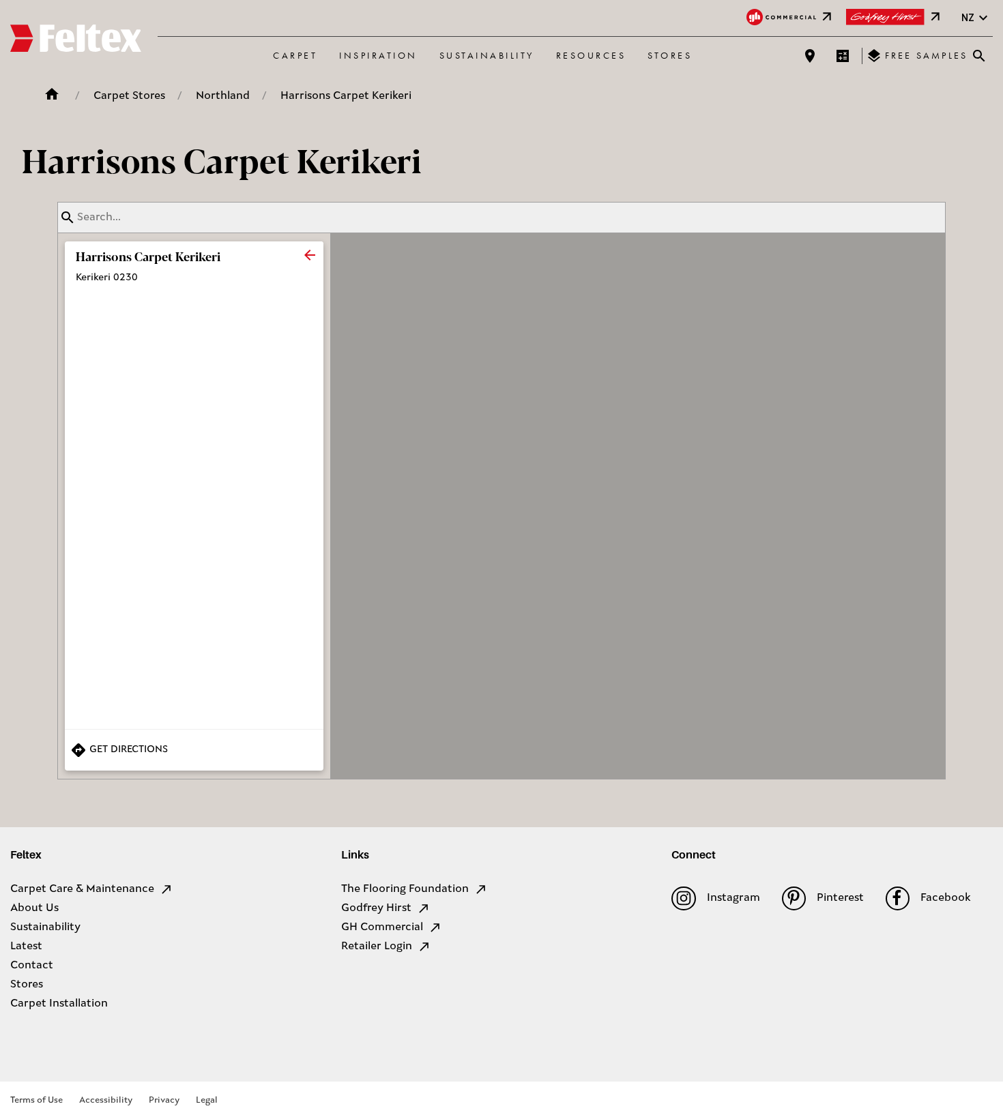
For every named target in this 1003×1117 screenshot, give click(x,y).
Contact (31, 965)
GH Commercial (382, 927)
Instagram (733, 898)
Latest (26, 946)
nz (968, 17)
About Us (34, 908)
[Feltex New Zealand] (75, 40)
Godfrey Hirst (376, 908)
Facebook (945, 898)
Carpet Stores (129, 96)
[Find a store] (810, 56)
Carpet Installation (59, 1003)
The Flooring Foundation (405, 889)
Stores (670, 55)
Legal (207, 1100)
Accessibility (105, 1100)
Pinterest (840, 898)
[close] (309, 255)
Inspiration (378, 55)
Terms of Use (36, 1100)
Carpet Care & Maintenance (82, 889)
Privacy (164, 1100)
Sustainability (486, 55)
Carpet (295, 55)
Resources (591, 55)
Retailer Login (376, 946)
